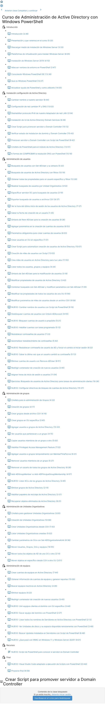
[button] (1, 2)
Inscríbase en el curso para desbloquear (52, 698)
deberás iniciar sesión (61, 694)
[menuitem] (1, 6)
